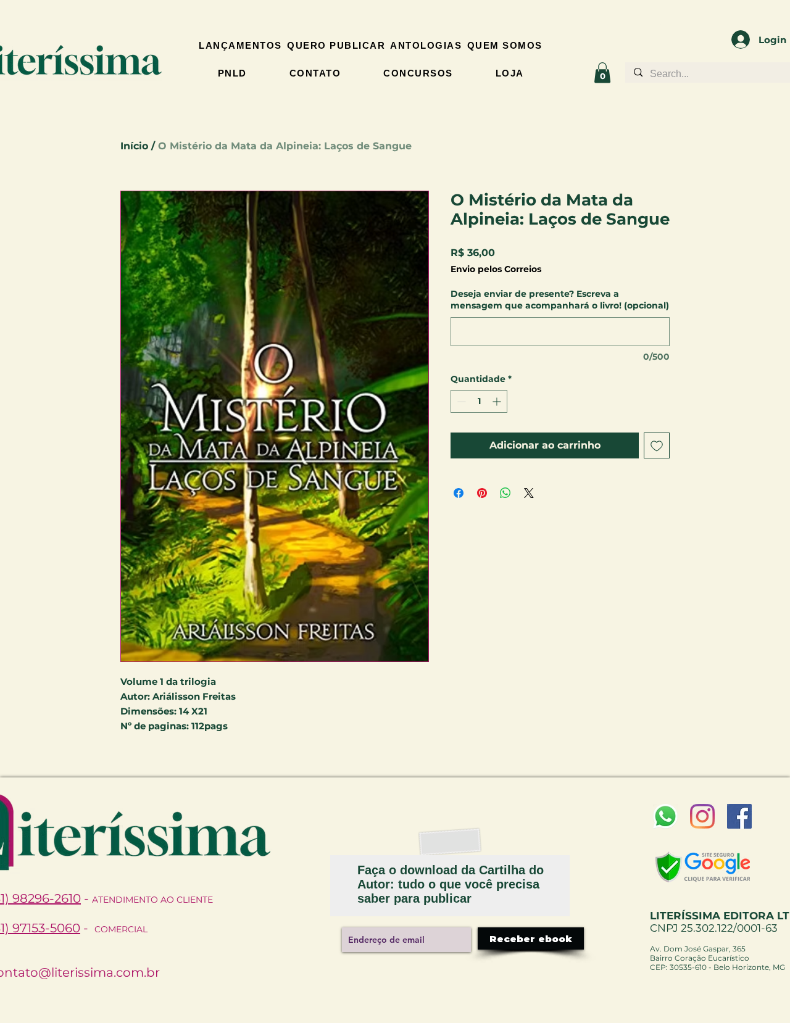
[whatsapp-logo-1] (665, 816)
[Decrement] (460, 401)
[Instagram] (702, 816)
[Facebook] (739, 816)
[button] (602, 72)
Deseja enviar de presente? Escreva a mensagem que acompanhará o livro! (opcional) (560, 300)
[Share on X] (529, 493)
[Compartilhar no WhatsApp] (505, 493)
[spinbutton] (479, 401)
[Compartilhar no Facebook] (458, 493)
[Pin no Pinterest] (482, 493)
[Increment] (497, 401)
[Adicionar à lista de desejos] (657, 445)
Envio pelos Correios (496, 269)
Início (134, 146)
